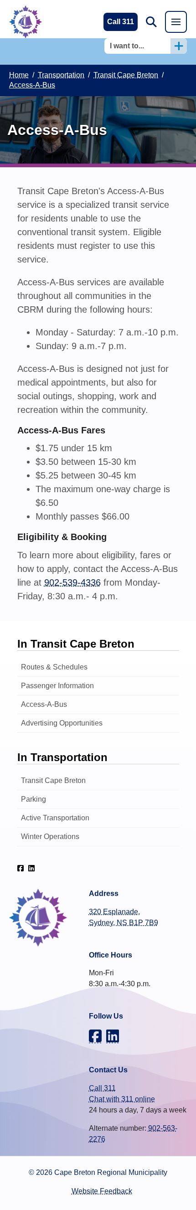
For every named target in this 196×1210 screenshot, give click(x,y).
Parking (33, 799)
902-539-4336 (72, 582)
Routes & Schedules (54, 667)
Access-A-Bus (44, 704)
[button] (151, 21)
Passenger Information (57, 686)
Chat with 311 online (122, 1099)
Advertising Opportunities (62, 723)
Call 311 (102, 1088)
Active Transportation (55, 818)
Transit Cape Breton (53, 780)
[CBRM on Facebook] (20, 868)
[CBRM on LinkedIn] (31, 868)
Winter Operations (50, 836)
